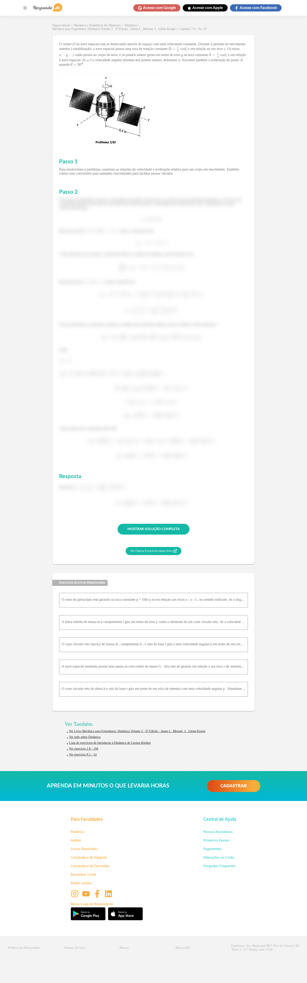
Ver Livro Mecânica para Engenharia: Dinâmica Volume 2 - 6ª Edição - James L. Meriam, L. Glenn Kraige (137, 731)
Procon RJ (183, 947)
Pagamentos (212, 849)
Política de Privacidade (24, 947)
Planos (124, 947)
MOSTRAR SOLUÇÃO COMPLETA (153, 529)
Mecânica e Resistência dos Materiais (97, 25)
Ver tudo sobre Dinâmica (84, 737)
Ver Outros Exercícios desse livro (151, 551)
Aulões (76, 840)
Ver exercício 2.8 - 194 (83, 748)
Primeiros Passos (216, 840)
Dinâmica (131, 25)
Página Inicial (61, 25)
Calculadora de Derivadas (90, 866)
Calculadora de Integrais (89, 857)
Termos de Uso (74, 947)
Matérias (77, 832)
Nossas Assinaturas (218, 832)
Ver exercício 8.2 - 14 (83, 754)
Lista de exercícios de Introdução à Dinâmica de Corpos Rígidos (110, 743)
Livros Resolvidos (84, 849)
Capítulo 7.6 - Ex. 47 (193, 29)
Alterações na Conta (218, 857)
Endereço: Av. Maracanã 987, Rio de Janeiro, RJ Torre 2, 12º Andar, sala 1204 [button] (265, 947)
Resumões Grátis (83, 874)
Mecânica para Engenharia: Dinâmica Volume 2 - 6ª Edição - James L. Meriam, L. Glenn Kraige (114, 29)
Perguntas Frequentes (219, 866)
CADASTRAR (233, 786)
